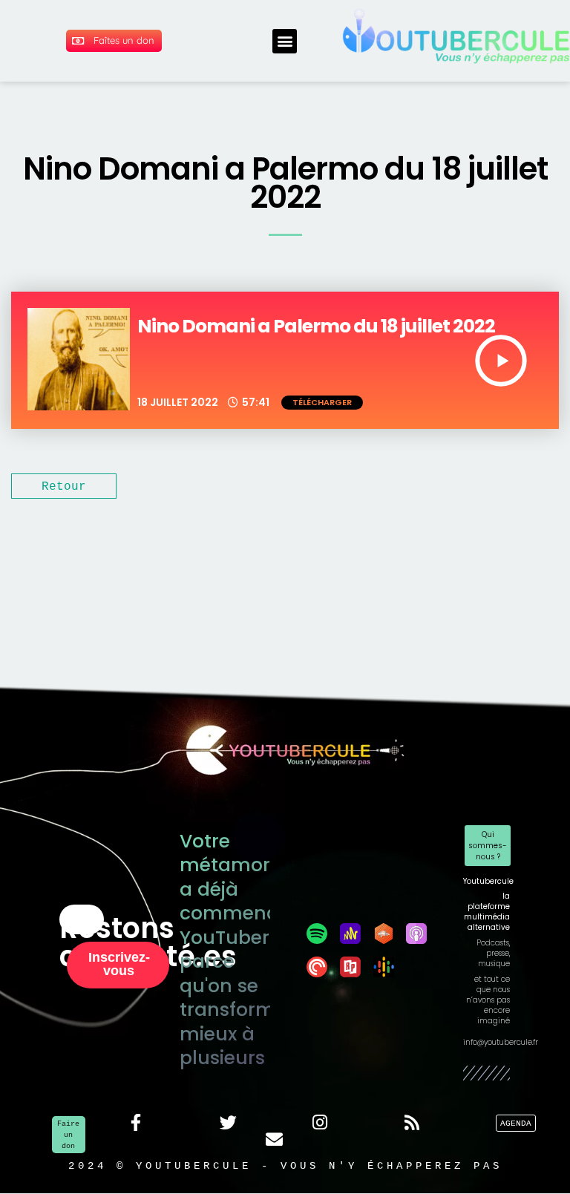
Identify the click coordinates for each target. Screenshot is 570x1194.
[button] (284, 41)
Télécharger (322, 402)
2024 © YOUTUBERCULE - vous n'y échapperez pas (285, 1165)
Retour (64, 486)
